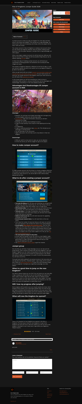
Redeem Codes (60, 2)
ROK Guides (61, 19)
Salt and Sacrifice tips (26, 262)
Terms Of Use (49, 395)
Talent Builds (53, 2)
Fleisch (61, 31)
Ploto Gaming (61, 26)
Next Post (49, 334)
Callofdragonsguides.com (64, 394)
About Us (49, 397)
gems (35, 128)
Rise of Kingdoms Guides (19, 2)
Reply (51, 349)
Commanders (18, 118)
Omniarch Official (61, 29)
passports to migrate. (28, 77)
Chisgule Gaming (61, 24)
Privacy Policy (49, 394)
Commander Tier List (36, 2)
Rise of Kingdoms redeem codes (26, 242)
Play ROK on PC (13, 401)
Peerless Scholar (67, 2)
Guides (28, 2)
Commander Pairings (46, 2)
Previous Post (16, 334)
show (25, 36)
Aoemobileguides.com (64, 392)
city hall (23, 58)
